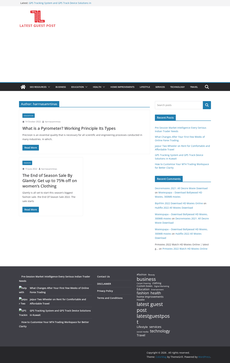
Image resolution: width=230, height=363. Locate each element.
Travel (141, 335)
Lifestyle (142, 327)
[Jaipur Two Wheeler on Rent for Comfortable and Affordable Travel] (23, 301)
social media (143, 332)
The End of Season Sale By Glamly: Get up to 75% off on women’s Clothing (49, 180)
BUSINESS (61, 86)
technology (160, 331)
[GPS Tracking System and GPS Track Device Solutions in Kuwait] (23, 312)
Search (207, 105)
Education (143, 289)
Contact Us (103, 276)
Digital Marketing (161, 286)
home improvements (150, 296)
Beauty (151, 275)
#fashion (142, 274)
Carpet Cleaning (144, 283)
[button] (48, 87)
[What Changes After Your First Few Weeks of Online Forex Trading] (23, 290)
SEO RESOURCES (38, 86)
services (155, 327)
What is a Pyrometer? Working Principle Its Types (69, 128)
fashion (143, 293)
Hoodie (141, 299)
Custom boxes (145, 286)
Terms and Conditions (110, 298)
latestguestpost (153, 319)
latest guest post (150, 307)
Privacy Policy (105, 290)
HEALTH (97, 86)
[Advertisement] (115, 56)
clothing (156, 283)
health (156, 293)
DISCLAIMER (104, 283)
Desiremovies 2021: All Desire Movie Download (181, 188)
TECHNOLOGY (177, 86)
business (146, 279)
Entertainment (157, 289)
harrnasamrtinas (53, 121)
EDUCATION (77, 86)
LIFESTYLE (145, 86)
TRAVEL (194, 86)
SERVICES (160, 86)
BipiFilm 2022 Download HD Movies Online (179, 203)
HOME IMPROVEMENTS (122, 86)
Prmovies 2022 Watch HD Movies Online (184, 248)
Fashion (27, 163)
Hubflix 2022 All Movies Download (174, 207)
